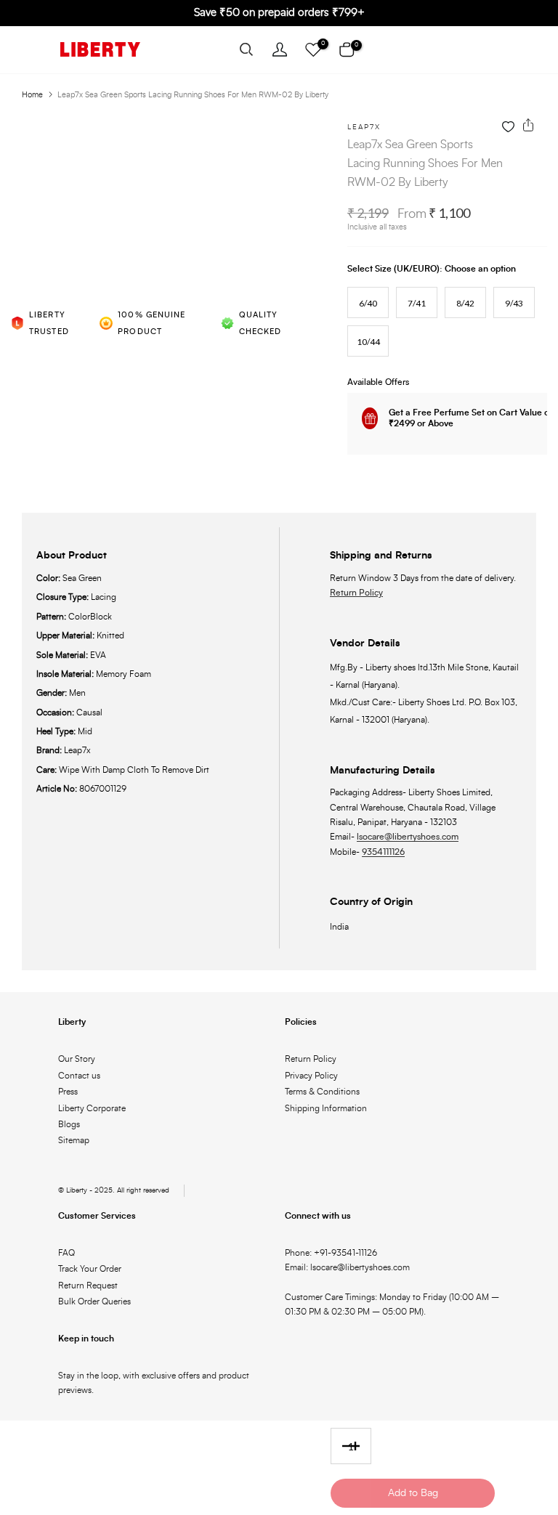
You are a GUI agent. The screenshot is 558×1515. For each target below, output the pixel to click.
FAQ (66, 1252)
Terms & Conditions (322, 1091)
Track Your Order (89, 1268)
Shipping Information (326, 1108)
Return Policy (356, 592)
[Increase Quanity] (360, 1447)
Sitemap (73, 1140)
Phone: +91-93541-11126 (331, 1252)
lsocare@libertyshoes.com (407, 836)
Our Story (76, 1059)
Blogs (69, 1124)
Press (68, 1091)
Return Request (88, 1285)
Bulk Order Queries (94, 1301)
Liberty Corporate (92, 1108)
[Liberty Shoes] (100, 49)
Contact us (79, 1075)
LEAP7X (364, 127)
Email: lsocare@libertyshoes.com (347, 1267)
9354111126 (383, 852)
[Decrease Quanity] (342, 1447)
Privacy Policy (311, 1075)
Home (32, 95)
